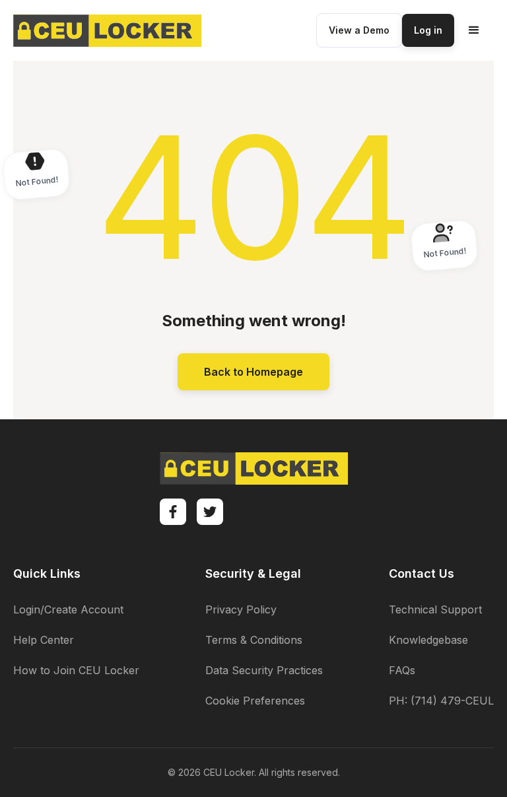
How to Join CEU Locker (76, 670)
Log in (428, 30)
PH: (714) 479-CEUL (441, 700)
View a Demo (359, 30)
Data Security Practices (264, 670)
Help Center (43, 639)
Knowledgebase (428, 639)
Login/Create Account (68, 609)
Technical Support (435, 609)
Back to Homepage (253, 371)
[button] (474, 30)
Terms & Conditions (253, 639)
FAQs (402, 670)
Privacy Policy (241, 609)
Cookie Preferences (255, 700)
